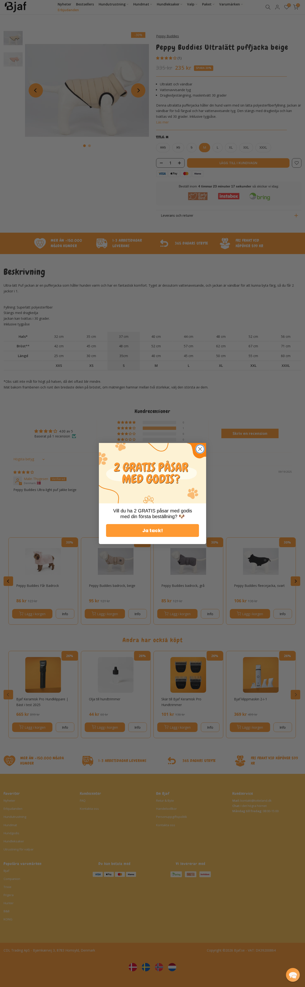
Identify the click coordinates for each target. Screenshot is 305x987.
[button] (293, 975)
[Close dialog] (200, 449)
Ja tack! (152, 530)
